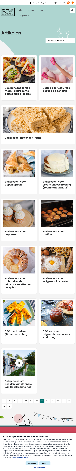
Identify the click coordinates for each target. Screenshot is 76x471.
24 (47, 401)
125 (69, 401)
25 (53, 401)
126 (4, 406)
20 (26, 401)
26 (58, 401)
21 (31, 401)
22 (37, 401)
